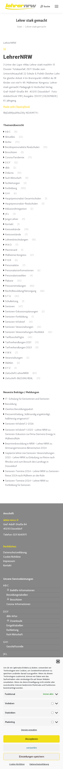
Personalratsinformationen (19, 270)
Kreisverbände (12, 229)
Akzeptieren (31, 739)
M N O (8, 244)
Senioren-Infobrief (15, 321)
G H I (7, 193)
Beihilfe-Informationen (22, 590)
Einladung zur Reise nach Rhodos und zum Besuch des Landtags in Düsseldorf (30, 462)
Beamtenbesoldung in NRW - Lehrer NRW (27, 443)
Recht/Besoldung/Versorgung (20, 291)
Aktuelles (10, 136)
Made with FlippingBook (16, 106)
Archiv (8, 142)
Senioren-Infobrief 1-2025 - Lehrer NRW (26, 429)
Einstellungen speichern (31, 756)
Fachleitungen (12, 183)
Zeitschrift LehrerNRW (17, 373)
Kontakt (9, 224)
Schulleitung (11, 301)
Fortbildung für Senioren (17, 485)
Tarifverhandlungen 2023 (18, 347)
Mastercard (11, 249)
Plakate (9, 280)
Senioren (10, 306)
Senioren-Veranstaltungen (19, 327)
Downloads (16, 621)
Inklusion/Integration (16, 208)
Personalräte (12, 265)
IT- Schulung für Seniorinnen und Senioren (27, 398)
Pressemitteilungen (15, 285)
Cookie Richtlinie (12, 556)
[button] (58, 661)
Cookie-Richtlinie (17, 764)
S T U (8, 296)
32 (4, 48)
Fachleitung (12, 630)
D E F (7, 162)
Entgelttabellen (14, 625)
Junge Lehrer (11, 219)
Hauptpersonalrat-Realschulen (21, 203)
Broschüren (11, 152)
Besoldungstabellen (17, 594)
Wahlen (9, 362)
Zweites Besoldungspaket (19, 409)
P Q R (8, 260)
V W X (8, 352)
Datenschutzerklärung (39, 764)
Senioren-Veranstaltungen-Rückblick (24, 332)
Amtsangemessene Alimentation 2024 (26, 448)
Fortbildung (11, 188)
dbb (7, 167)
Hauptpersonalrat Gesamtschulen (23, 198)
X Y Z (7, 368)
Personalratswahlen (15, 275)
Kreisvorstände (13, 234)
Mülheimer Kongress (15, 255)
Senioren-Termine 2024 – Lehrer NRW (25, 471)
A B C (7, 131)
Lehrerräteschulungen (16, 239)
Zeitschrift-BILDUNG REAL (19, 378)
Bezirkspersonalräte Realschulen (22, 147)
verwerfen (31, 747)
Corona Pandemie (14, 157)
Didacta (9, 172)
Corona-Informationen (18, 604)
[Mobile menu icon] (56, 6)
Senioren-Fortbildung (16, 316)
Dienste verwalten (29, 730)
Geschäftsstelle (14, 646)
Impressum (9, 561)
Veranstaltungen (14, 357)
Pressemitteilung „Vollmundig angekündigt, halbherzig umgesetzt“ (27, 416)
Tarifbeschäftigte (14, 337)
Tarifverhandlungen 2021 (18, 342)
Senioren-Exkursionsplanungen (21, 311)
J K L (7, 214)
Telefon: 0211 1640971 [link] (15, 534)
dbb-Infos (11, 616)
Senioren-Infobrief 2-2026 (19, 423)
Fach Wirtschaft (13, 178)
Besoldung (10, 404)
